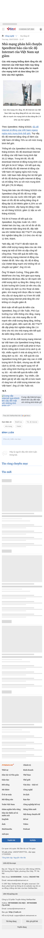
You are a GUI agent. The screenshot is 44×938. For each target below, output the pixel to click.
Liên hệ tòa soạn (9, 863)
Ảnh (3, 824)
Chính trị (27, 765)
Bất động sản (7, 799)
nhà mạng (8, 426)
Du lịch (26, 794)
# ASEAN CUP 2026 (26, 29)
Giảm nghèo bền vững (11, 809)
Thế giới (26, 780)
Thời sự (5, 770)
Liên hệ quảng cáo (10, 894)
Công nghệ (9, 36)
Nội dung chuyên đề (31, 814)
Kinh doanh (28, 770)
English (5, 819)
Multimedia (7, 829)
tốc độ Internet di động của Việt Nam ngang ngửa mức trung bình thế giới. (20, 130)
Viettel (18, 426)
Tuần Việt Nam (8, 804)
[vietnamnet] (11, 31)
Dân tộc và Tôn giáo (10, 775)
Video (25, 824)
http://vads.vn (15, 912)
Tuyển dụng (22, 927)
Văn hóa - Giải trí (30, 785)
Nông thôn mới (29, 809)
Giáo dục (5, 780)
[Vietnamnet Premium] (8, 766)
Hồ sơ (25, 819)
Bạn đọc (26, 799)
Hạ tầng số (24, 36)
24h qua (5, 834)
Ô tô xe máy (7, 794)
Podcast (26, 829)
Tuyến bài (11, 840)
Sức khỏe (5, 790)
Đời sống (6, 785)
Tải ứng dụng (11, 921)
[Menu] (3, 29)
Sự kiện (33, 840)
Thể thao (27, 775)
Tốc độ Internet (32, 422)
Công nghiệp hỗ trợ (31, 804)
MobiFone (18, 422)
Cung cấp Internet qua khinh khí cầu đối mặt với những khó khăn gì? (31, 399)
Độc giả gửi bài (32, 921)
